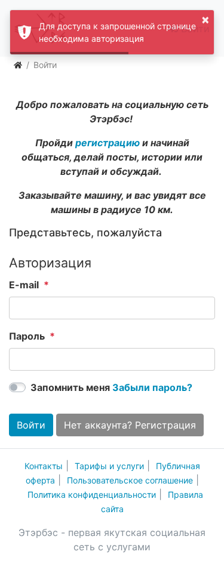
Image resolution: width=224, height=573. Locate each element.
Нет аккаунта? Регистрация (130, 425)
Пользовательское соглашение (130, 480)
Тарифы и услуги (109, 466)
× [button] (205, 19)
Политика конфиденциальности (91, 494)
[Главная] (18, 65)
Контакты (43, 466)
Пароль (27, 336)
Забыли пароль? (152, 387)
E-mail (24, 285)
